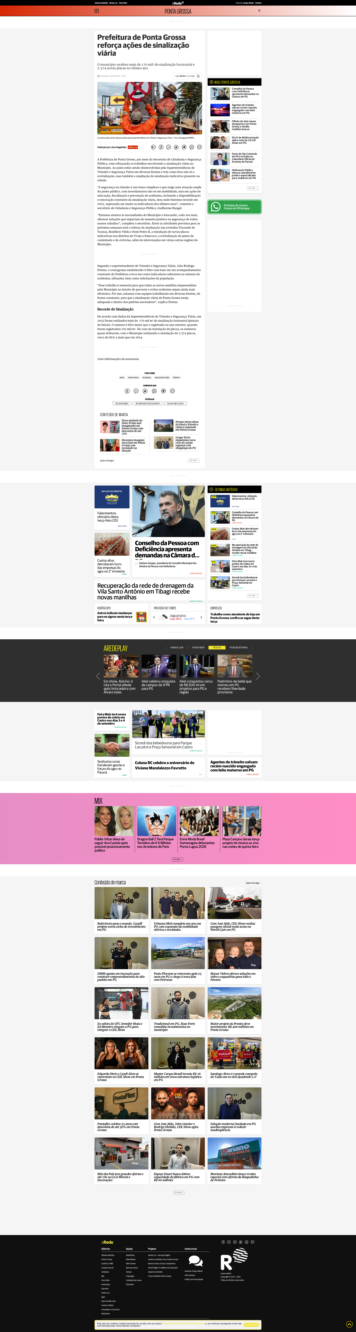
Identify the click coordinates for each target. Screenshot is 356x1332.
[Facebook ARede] (223, 1242)
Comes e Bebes (107, 1305)
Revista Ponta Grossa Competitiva (161, 1264)
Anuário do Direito (155, 1272)
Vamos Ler (105, 1293)
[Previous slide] (154, 617)
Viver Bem (105, 1280)
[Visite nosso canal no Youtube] (235, 1242)
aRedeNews (131, 1259)
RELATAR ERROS (122, 404)
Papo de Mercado (108, 1301)
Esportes (105, 1289)
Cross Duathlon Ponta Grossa (159, 1276)
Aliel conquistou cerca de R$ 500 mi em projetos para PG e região (196, 687)
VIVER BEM (198, 647)
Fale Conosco (190, 1275)
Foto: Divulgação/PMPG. (184, 138)
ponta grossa (133, 378)
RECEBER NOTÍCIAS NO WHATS (148, 404)
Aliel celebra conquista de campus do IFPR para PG (158, 685)
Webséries (105, 1314)
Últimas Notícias (107, 1255)
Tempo (129, 1272)
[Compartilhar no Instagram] (168, 147)
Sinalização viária (162, 378)
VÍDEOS (217, 647)
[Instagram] (229, 1242)
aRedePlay (130, 1255)
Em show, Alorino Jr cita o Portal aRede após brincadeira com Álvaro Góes (119, 687)
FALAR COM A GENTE (175, 404)
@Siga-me (132, 147)
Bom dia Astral (132, 1268)
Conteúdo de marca (134, 1280)
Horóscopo (105, 1285)
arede (122, 378)
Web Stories (131, 1264)
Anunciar (245, 3)
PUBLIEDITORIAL (239, 647)
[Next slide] (201, 617)
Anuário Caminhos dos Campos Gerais (163, 1259)
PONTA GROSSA (178, 10)
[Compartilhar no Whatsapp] (191, 147)
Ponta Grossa (106, 1259)
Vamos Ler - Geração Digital (159, 1255)
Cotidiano (105, 1272)
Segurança (146, 378)
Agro (103, 1297)
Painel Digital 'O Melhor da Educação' (163, 1268)
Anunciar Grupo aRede (194, 1271)
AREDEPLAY (116, 647)
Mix (102, 1276)
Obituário (130, 1285)
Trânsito (176, 378)
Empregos (130, 1276)
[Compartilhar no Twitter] (176, 147)
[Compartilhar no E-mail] (199, 147)
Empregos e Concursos (110, 1310)
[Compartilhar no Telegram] (184, 147)
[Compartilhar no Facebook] (161, 147)
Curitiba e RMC (107, 1264)
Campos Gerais (107, 1268)
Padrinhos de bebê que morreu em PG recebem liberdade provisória (234, 687)
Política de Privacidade (194, 1280)
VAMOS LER (176, 647)
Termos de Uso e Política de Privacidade (183, 1323)
